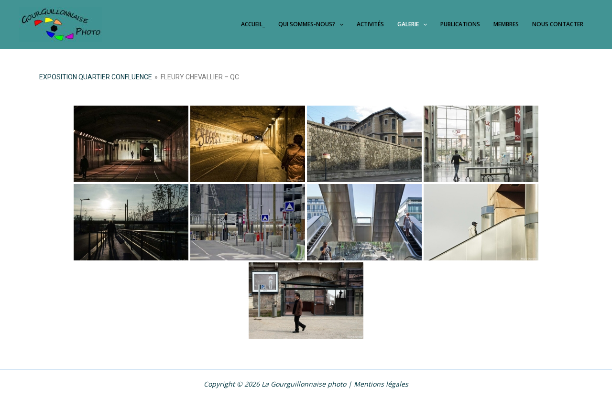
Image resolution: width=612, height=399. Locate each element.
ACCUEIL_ (253, 24)
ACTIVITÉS (370, 24)
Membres (506, 24)
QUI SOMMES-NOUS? (306, 24)
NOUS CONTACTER (557, 24)
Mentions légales (381, 383)
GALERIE (408, 24)
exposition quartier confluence (95, 77)
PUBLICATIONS (460, 24)
